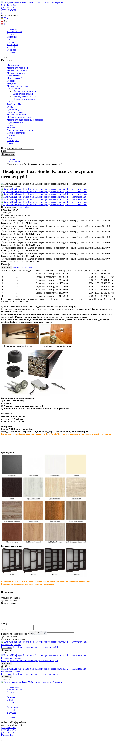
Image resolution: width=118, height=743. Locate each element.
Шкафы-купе (13, 88)
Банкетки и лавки (15, 112)
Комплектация (8, 217)
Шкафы (10, 101)
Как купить (12, 44)
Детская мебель (14, 75)
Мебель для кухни (16, 73)
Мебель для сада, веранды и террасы (25, 120)
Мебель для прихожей (17, 86)
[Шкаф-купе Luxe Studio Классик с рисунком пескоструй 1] (44, 189)
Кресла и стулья (14, 109)
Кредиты (11, 50)
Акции (10, 34)
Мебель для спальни (17, 70)
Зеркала (11, 125)
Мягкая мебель (14, 65)
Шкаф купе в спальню (24, 94)
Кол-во (4, 264)
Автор (5, 623)
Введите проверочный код (15, 634)
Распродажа (13, 140)
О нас (10, 39)
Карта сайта (7, 735)
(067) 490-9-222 (8, 7)
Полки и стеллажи (16, 133)
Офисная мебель (15, 122)
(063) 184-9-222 (8, 10)
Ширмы (11, 135)
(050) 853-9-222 (8, 5)
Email (3, 151)
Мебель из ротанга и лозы (19, 117)
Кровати (11, 81)
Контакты (12, 37)
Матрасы (11, 83)
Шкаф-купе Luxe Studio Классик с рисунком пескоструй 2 (29, 674)
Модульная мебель (16, 78)
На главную (13, 29)
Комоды (11, 127)
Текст (4, 629)
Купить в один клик (22, 267)
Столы (10, 107)
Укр (5, 18)
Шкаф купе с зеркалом (24, 99)
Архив (10, 143)
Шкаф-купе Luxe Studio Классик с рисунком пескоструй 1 (29, 647)
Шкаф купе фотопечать (24, 96)
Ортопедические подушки (20, 130)
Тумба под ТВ (14, 104)
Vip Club (11, 47)
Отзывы (11, 52)
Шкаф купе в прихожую (24, 91)
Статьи (10, 42)
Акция (10, 138)
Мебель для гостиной (17, 68)
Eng (5, 24)
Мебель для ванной (16, 114)
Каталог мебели (14, 31)
